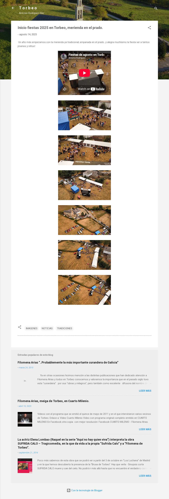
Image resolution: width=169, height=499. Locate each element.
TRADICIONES (64, 328)
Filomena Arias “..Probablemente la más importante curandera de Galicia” (68, 362)
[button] (149, 28)
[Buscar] (156, 9)
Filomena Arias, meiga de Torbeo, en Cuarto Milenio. (53, 401)
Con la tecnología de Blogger (86, 490)
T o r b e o (28, 8)
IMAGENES (31, 328)
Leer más (145, 390)
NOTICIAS (47, 328)
